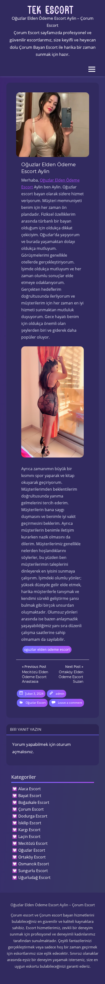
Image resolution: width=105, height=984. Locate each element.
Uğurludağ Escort (34, 877)
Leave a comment (70, 703)
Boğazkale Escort (33, 802)
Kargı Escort (29, 829)
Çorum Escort (31, 809)
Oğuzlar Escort (36, 703)
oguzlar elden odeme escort (47, 649)
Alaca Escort (29, 788)
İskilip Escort (29, 823)
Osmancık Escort (33, 864)
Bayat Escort (29, 795)
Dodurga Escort (32, 816)
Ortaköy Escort (32, 857)
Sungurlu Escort (33, 870)
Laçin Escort (29, 836)
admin (60, 694)
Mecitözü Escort (33, 843)
